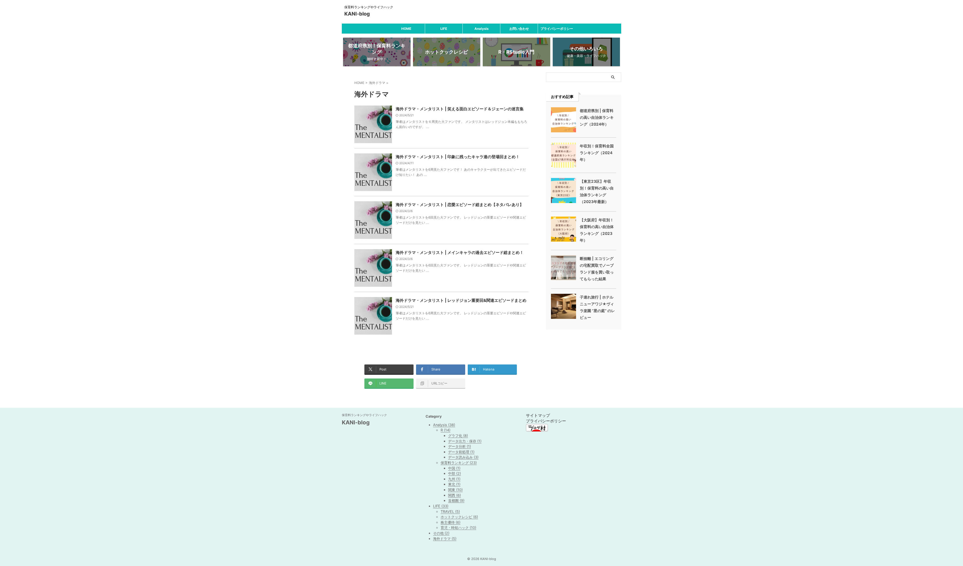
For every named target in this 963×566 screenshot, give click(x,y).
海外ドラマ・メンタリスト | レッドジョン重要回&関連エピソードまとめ (461, 300)
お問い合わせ (519, 29)
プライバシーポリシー (556, 29)
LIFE (443, 29)
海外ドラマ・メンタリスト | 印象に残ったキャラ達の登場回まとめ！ (458, 156)
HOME (406, 29)
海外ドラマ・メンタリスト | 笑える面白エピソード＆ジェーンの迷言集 (460, 108)
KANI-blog (357, 14)
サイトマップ (538, 415)
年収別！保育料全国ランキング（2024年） (597, 153)
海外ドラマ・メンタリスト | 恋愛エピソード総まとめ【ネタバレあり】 (460, 204)
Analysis (481, 29)
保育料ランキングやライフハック (364, 415)
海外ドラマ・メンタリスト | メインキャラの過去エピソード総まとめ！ (460, 252)
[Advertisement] (583, 355)
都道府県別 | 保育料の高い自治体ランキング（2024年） (597, 117)
